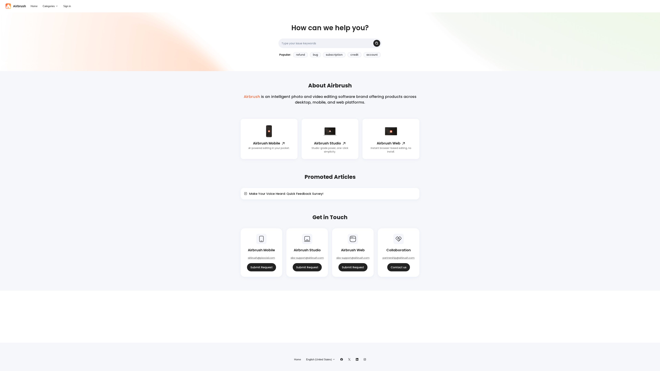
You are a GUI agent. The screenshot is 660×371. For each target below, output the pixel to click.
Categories (49, 6)
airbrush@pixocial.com (261, 258)
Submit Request (261, 267)
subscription (334, 55)
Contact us (398, 267)
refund (300, 55)
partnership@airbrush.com (399, 258)
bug (315, 55)
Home (34, 6)
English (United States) (319, 359)
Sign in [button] (67, 6)
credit (354, 55)
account (372, 55)
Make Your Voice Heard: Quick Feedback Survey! (286, 194)
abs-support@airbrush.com (307, 258)
